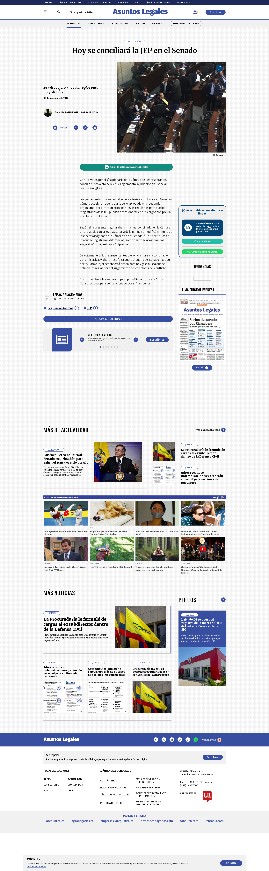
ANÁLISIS (157, 23)
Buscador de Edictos (186, 23)
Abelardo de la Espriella (158, 2)
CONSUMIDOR (120, 23)
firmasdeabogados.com (157, 821)
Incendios (123, 2)
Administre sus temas (110, 318)
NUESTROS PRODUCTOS (113, 787)
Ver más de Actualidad (208, 429)
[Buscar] (58, 12)
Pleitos (187, 599)
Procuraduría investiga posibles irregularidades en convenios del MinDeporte (151, 671)
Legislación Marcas (60, 308)
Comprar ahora (202, 241)
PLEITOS (140, 23)
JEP (89, 308)
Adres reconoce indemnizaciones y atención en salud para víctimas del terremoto (202, 477)
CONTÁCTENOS (108, 780)
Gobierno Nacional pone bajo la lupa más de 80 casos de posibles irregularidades (106, 671)
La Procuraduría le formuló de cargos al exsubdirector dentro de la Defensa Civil (203, 453)
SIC (137, 2)
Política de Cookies (36, 866)
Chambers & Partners (70, 2)
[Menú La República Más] (45, 12)
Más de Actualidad (65, 430)
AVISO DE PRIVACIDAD (148, 787)
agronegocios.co (82, 821)
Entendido (231, 863)
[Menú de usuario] (195, 12)
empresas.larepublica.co (117, 821)
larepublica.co (54, 821)
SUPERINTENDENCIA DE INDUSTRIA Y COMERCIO (149, 803)
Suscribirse (215, 12)
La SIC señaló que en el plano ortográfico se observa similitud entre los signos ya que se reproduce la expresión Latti (201, 638)
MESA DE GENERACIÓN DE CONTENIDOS (148, 780)
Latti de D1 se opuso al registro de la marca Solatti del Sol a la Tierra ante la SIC (201, 624)
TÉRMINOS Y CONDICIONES (115, 794)
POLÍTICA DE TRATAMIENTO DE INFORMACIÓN (151, 794)
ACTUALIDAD (74, 23)
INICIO (47, 779)
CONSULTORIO (96, 23)
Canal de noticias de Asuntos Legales (129, 167)
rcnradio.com (214, 821)
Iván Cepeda (183, 2)
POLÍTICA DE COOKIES (112, 803)
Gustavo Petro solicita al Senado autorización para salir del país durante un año (65, 458)
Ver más (200, 367)
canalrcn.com (189, 821)
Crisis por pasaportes (99, 2)
